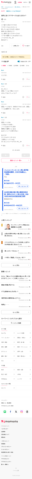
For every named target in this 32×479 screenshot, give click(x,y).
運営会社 (3, 437)
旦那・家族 (4, 342)
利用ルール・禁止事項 (6, 402)
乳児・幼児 (4, 374)
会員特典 (3, 431)
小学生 (19, 374)
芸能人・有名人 (21, 337)
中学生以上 (4, 379)
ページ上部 (16, 470)
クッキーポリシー (5, 449)
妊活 (2, 369)
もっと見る (16, 265)
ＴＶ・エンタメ (5, 337)
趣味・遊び (4, 356)
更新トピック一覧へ (16, 160)
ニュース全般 (20, 333)
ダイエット (4, 351)
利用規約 (3, 443)
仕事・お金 (20, 351)
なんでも (3, 333)
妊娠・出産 (20, 369)
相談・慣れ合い (21, 356)
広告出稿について (5, 434)
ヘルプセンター (4, 428)
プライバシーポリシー (6, 446)
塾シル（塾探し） (5, 464)
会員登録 (20, 2)
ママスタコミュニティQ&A (7, 405)
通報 (2, 45)
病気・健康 (4, 347)
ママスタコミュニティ (6, 461)
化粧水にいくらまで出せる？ (13, 11)
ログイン (25, 2)
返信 (4, 79)
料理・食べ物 (20, 342)
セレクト (3, 388)
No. (2, 70)
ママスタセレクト (5, 458)
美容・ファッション (22, 347)
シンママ (19, 379)
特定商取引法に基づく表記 (7, 452)
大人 (2, 360)
